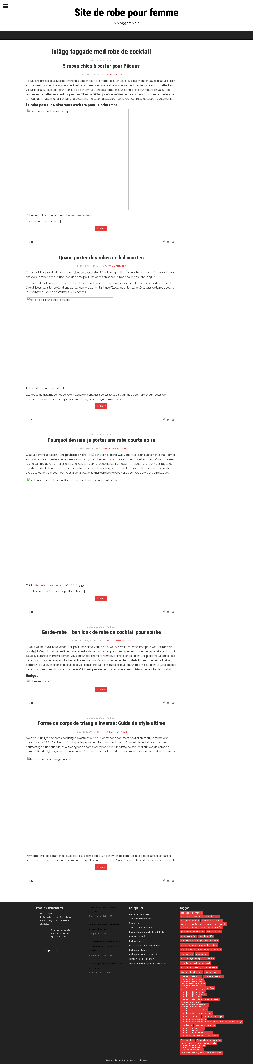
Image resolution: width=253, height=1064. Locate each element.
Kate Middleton (214, 932)
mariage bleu (211, 941)
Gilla (30, 241)
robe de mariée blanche (192, 982)
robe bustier (202, 954)
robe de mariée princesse (193, 994)
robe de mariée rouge (191, 996)
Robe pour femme (139, 949)
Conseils (134, 923)
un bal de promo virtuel (192, 1050)
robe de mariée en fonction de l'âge (197, 988)
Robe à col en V (188, 949)
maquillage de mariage (191, 941)
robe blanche (187, 954)
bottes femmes (211, 916)
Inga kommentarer (114, 74)
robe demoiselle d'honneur (193, 1020)
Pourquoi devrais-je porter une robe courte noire (101, 440)
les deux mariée (188, 936)
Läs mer (101, 228)
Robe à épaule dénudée (209, 949)
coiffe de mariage (189, 927)
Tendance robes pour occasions (147, 963)
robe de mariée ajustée (192, 980)
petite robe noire (188, 945)
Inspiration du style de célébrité (146, 932)
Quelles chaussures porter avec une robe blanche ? (104, 929)
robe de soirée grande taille (194, 1009)
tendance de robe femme (193, 1045)
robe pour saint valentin (192, 1030)
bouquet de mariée (190, 921)
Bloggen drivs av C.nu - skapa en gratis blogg (126, 1060)
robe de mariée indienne (192, 992)
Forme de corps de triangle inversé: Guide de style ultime (101, 723)
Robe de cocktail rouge (192, 967)
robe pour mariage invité (192, 1028)
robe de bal (186, 963)
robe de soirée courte (191, 1007)
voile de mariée (214, 1053)
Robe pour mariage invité (143, 954)
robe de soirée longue (191, 1011)
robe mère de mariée (205, 1025)
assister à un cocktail (191, 916)
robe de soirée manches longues (196, 1013)
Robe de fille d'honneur (191, 972)
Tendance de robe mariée (143, 958)
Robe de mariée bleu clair (193, 984)
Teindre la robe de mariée (209, 1040)
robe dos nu (186, 1025)
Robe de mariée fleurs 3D (193, 990)
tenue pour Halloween (191, 1047)
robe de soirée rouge (212, 1016)
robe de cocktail (202, 963)
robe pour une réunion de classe (196, 1032)
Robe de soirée (137, 941)
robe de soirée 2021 (190, 1003)
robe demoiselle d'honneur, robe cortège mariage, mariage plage (211, 1022)
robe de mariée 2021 (213, 976)
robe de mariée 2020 (191, 976)
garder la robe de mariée (192, 932)
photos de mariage (208, 945)
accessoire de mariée (191, 913)
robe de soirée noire (190, 1016)
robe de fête (211, 967)
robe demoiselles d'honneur (144, 945)
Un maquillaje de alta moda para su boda (54, 933)
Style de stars (187, 1040)
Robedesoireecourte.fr (49, 585)
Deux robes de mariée (210, 927)
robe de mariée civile (191, 986)
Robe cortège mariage (191, 958)
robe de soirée (211, 999)
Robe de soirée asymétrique (194, 1005)
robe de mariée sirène (191, 999)
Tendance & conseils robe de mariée (198, 1043)
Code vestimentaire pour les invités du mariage (203, 924)
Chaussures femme (140, 918)
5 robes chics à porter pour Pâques (101, 66)
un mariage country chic (192, 1053)
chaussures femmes (212, 921)
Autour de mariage (139, 914)
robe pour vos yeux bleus (193, 1036)
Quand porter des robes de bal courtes (101, 257)
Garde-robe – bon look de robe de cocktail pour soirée (101, 632)
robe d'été (209, 958)
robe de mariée (212, 972)
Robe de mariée (137, 936)
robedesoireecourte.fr (77, 215)
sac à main (213, 1036)
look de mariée (206, 936)
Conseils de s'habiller (101, 60)
